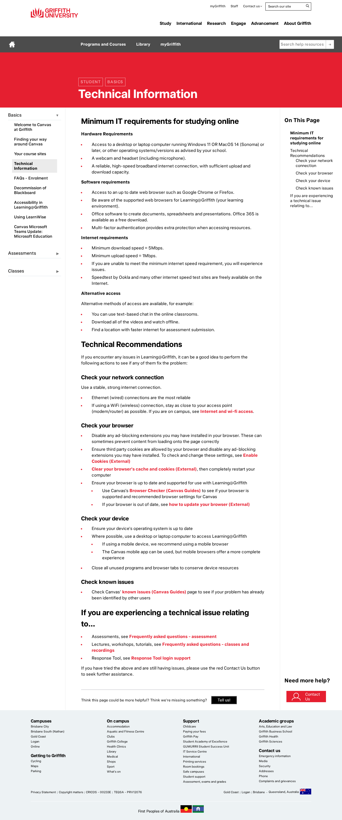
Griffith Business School (275, 731)
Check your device (313, 180)
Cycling (36, 761)
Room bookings (193, 766)
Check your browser (314, 173)
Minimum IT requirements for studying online (306, 138)
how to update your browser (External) (209, 504)
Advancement (265, 23)
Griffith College (117, 741)
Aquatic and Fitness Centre (125, 731)
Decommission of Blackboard (30, 190)
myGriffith (218, 6)
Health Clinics (116, 746)
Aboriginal (186, 809)
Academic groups (276, 720)
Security (264, 766)
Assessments (22, 253)
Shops (111, 761)
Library (143, 44)
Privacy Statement (43, 792)
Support (191, 720)
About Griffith (297, 23)
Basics (15, 115)
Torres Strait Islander (198, 809)
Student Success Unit (206, 746)
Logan (35, 741)
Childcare (189, 726)
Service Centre (195, 751)
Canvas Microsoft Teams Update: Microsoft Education (33, 231)
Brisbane (259, 792)
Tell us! (224, 700)
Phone (263, 776)
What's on (114, 771)
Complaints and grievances (277, 781)
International (189, 23)
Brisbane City (40, 726)
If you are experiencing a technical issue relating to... (311, 200)
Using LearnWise (30, 217)
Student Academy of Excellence (205, 741)
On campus (118, 720)
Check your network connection (314, 163)
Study (165, 23)
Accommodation (118, 726)
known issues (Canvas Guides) (154, 591)
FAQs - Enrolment (31, 178)
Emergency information (275, 756)
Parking (36, 771)
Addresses (266, 771)
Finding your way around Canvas (30, 141)
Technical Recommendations (307, 153)
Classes (16, 271)
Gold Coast (38, 736)
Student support (194, 776)
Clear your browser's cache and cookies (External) (144, 469)
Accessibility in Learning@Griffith (31, 205)
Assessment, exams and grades (204, 781)
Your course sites (30, 153)
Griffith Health (268, 736)
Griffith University (54, 13)
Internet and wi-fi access (226, 411)
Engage (238, 23)
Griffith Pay (190, 736)
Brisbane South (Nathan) (47, 731)
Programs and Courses (103, 44)
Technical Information (25, 166)
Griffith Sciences (270, 741)
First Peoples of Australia (159, 811)
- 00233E (98, 792)
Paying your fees (194, 731)
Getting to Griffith (48, 755)
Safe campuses (193, 771)
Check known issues (314, 188)
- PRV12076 (128, 792)
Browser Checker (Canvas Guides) (165, 490)
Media (263, 761)
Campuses (41, 720)
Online (35, 746)
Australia (305, 792)
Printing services (194, 761)
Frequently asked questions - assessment (173, 636)
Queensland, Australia (284, 792)
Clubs (111, 736)
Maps (34, 766)
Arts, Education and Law (275, 726)
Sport (110, 766)
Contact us (251, 6)
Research (216, 23)
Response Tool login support (161, 658)
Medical (112, 756)
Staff (234, 6)
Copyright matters (71, 792)
